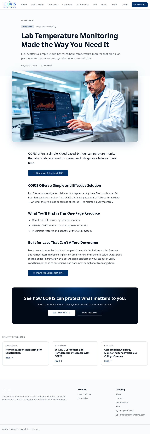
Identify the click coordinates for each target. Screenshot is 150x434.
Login (114, 4)
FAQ (95, 4)
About (104, 4)
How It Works (37, 4)
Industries (53, 4)
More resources (89, 312)
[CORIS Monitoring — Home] (9, 4)
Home (24, 4)
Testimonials (82, 4)
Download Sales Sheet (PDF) (49, 173)
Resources (67, 4)
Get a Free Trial (139, 4)
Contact (125, 4)
